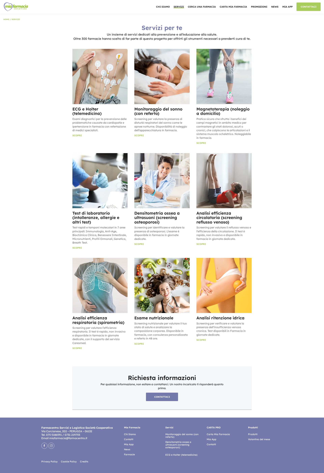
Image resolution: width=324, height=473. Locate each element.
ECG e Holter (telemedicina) (181, 454)
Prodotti (253, 434)
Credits (84, 461)
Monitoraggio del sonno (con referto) (181, 435)
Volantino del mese (259, 439)
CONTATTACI (308, 6)
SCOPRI (77, 135)
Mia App (287, 7)
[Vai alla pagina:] (182, 451)
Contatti (128, 439)
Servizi (179, 7)
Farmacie (129, 454)
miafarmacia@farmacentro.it (68, 438)
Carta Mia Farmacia (233, 7)
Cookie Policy (69, 461)
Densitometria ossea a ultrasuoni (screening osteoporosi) (178, 444)
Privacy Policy (49, 461)
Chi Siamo (163, 7)
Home (6, 19)
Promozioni (259, 7)
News (274, 7)
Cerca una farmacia (202, 7)
